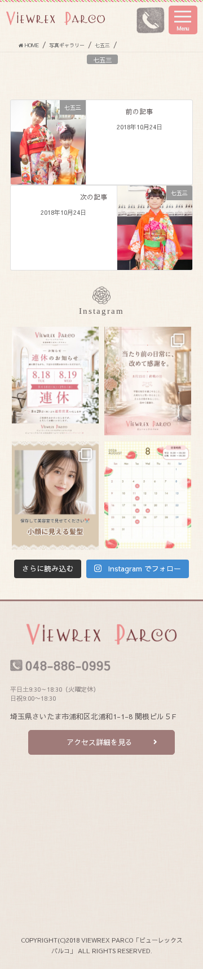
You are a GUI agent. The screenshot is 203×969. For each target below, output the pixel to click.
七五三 (102, 60)
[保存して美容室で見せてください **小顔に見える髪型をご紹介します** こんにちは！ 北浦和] (55, 495)
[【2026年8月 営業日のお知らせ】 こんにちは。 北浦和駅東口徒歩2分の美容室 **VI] (147, 494)
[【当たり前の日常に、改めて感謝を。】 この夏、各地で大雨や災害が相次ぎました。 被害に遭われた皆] (147, 381)
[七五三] (48, 141)
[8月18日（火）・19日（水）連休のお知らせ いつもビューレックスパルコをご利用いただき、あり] (55, 381)
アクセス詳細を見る (100, 742)
